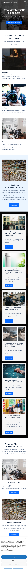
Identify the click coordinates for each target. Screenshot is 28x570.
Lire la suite (9, 247)
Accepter (14, 557)
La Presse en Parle (9, 3)
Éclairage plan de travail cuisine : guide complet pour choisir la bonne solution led (14, 344)
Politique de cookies (8, 568)
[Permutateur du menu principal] (25, 2)
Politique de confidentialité (18, 568)
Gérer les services (13, 553)
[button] (26, 538)
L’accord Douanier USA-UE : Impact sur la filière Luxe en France (13, 417)
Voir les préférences (14, 564)
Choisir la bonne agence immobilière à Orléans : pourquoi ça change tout (14, 233)
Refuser (14, 561)
